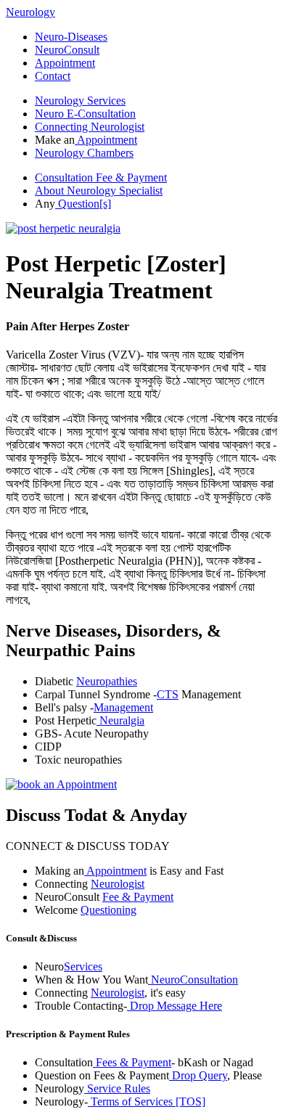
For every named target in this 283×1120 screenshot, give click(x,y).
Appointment (65, 63)
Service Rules (117, 1088)
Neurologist (117, 884)
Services (83, 966)
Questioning (108, 910)
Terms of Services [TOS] (146, 1101)
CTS (168, 694)
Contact (52, 76)
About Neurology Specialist (99, 190)
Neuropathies (106, 681)
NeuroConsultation (193, 979)
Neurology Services (80, 100)
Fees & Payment (132, 1062)
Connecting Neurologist (89, 126)
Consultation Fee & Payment (101, 177)
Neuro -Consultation (85, 113)
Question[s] (83, 203)
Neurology (30, 12)
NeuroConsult (67, 50)
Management (123, 707)
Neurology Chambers (84, 153)
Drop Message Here (174, 1006)
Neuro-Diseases (71, 36)
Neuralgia (120, 720)
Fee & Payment (137, 897)
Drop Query (198, 1075)
